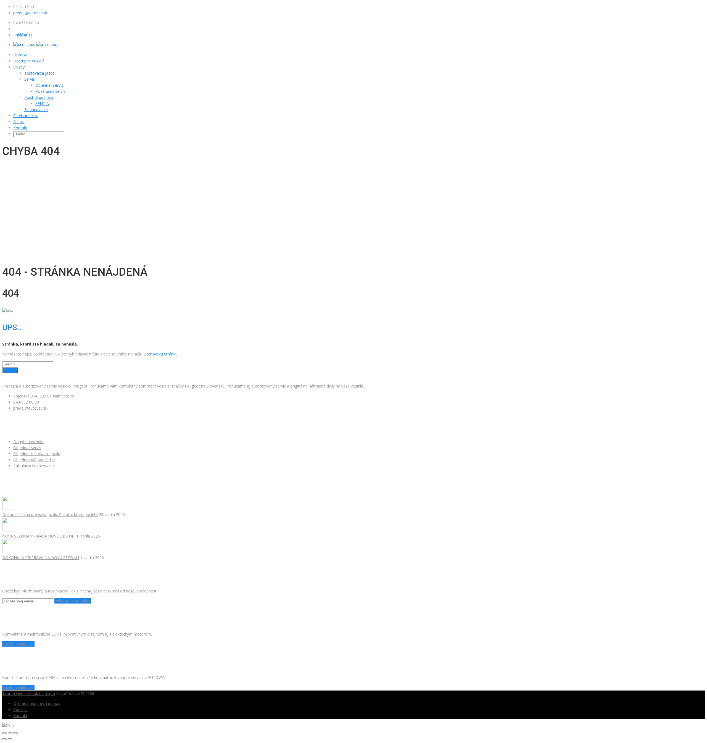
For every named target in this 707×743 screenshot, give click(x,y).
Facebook (11, 376)
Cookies (20, 709)
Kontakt (20, 127)
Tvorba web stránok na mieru (28, 693)
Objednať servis (49, 85)
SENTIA (42, 103)
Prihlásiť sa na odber (72, 601)
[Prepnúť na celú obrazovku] (10, 733)
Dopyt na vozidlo (28, 441)
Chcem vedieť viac (18, 644)
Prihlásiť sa (23, 35)
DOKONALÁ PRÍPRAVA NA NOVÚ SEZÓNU (40, 557)
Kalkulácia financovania (34, 465)
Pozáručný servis (50, 91)
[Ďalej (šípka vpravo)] (10, 739)
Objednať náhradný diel (34, 459)
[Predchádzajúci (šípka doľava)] (4, 739)
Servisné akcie (25, 115)
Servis (29, 79)
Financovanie (36, 109)
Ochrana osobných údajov (36, 703)
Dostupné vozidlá (28, 61)
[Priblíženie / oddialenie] (15, 733)
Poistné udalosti (38, 97)
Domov (20, 54)
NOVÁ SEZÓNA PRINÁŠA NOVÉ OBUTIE (38, 536)
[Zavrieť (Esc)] (4, 733)
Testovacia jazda (39, 73)
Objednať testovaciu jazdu (36, 453)
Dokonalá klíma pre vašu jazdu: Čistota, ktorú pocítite (50, 514)
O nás (18, 121)
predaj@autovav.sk (30, 12)
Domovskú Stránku (160, 354)
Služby (19, 67)
